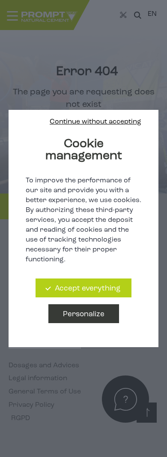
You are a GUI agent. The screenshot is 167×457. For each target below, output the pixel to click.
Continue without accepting (95, 121)
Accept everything (87, 288)
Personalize (83, 314)
